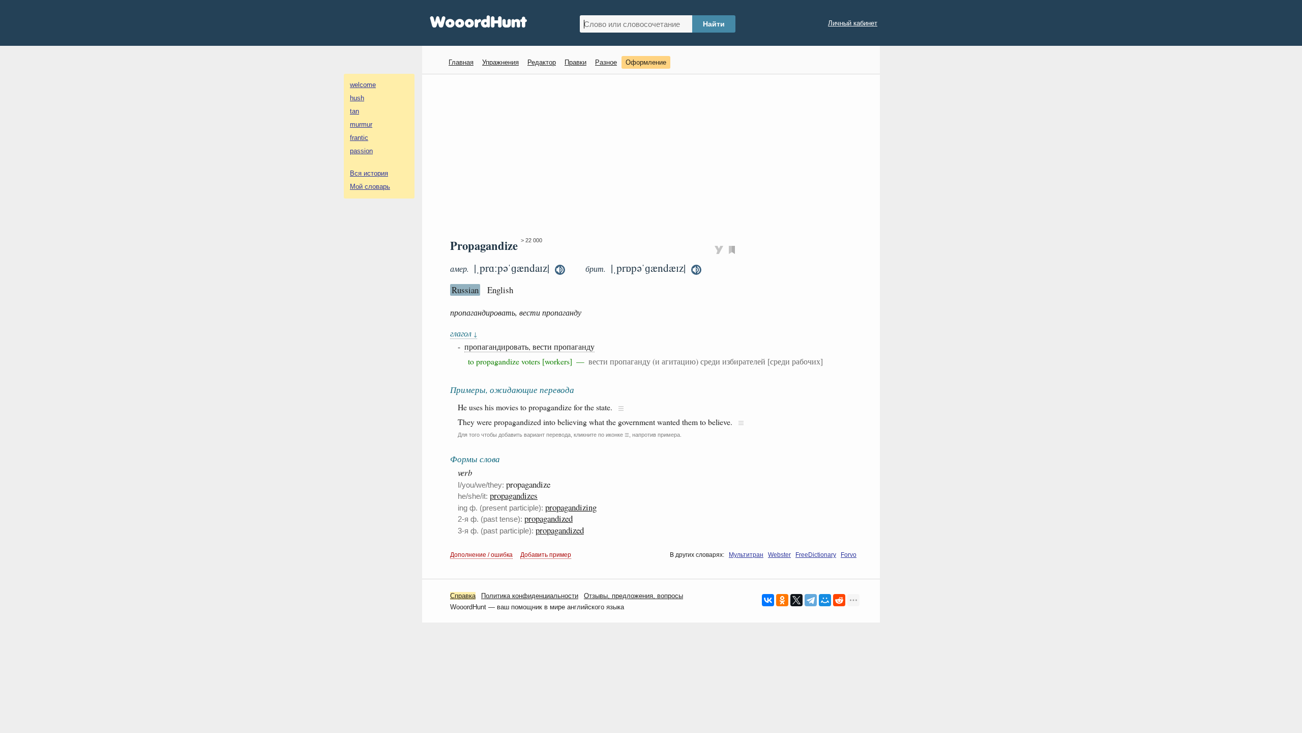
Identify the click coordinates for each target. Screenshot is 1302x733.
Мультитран (746, 554)
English (500, 290)
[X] (796, 600)
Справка (463, 596)
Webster (779, 554)
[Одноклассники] (782, 600)
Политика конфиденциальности (529, 596)
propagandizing (571, 507)
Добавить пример (545, 554)
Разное (606, 62)
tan (354, 111)
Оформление (646, 62)
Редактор (541, 62)
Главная (461, 62)
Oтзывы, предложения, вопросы (633, 596)
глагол (463, 333)
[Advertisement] (655, 155)
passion (361, 151)
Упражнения (500, 62)
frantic (359, 138)
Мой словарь (370, 186)
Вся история (369, 173)
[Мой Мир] (825, 600)
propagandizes (514, 495)
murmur (361, 124)
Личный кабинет (852, 23)
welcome (363, 85)
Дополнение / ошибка (481, 554)
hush (357, 98)
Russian (465, 290)
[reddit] (839, 600)
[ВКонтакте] (768, 600)
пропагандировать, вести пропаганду (529, 346)
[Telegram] (811, 600)
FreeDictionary (815, 554)
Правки (575, 62)
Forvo (848, 554)
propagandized (548, 518)
